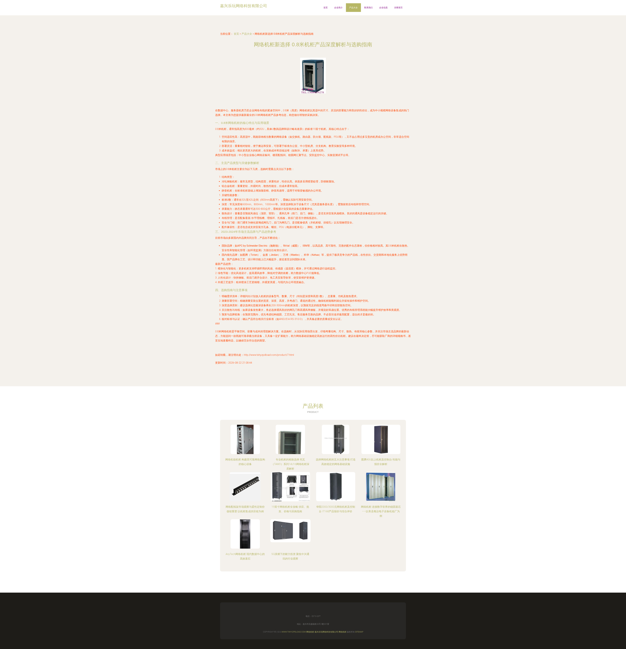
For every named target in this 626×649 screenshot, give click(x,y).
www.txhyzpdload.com (294, 632)
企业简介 (338, 7)
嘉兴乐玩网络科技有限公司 (326, 632)
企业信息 (383, 7)
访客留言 (398, 7)
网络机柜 (310, 632)
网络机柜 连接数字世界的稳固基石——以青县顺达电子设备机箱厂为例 (381, 511)
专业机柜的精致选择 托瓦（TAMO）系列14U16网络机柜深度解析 (290, 464)
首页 (325, 7)
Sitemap (359, 632)
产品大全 (353, 7)
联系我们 (368, 7)
